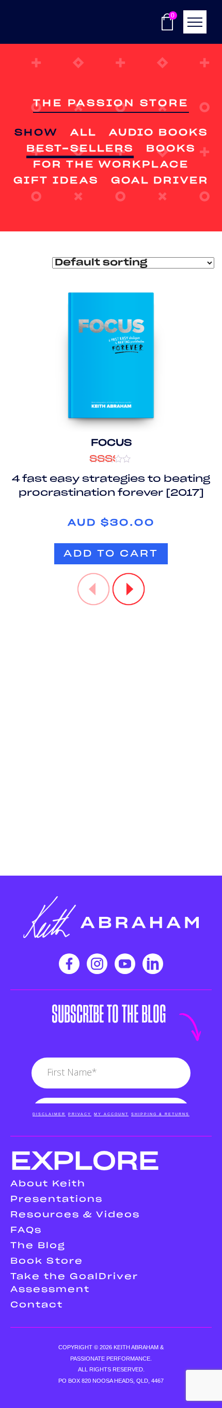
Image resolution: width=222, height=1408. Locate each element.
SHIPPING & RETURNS (160, 1114)
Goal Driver (160, 181)
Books (171, 149)
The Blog (38, 1246)
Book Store (46, 1261)
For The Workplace (111, 165)
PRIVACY (79, 1114)
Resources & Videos (75, 1215)
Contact (36, 1305)
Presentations (56, 1199)
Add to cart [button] (111, 554)
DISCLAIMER (49, 1114)
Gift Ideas (56, 181)
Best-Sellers (80, 149)
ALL (83, 133)
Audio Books (158, 133)
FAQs (26, 1230)
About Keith (48, 1184)
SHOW (36, 133)
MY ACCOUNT (111, 1114)
